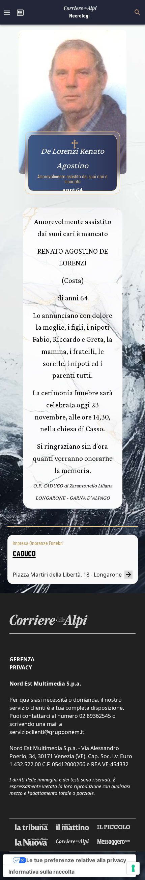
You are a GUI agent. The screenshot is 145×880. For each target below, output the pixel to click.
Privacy (20, 667)
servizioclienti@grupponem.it (46, 732)
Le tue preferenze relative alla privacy (76, 860)
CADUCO (24, 553)
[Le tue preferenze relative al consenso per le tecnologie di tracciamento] (133, 868)
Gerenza (21, 659)
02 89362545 (95, 716)
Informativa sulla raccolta (41, 871)
